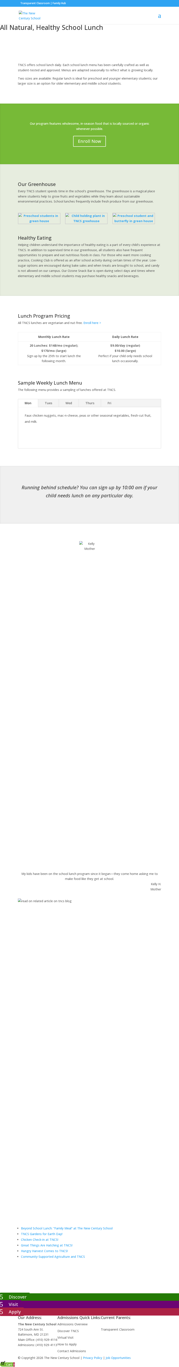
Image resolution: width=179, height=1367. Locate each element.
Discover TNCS (68, 1331)
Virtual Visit (65, 1337)
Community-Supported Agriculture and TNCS (53, 1257)
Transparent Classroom (35, 3)
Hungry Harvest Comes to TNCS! (44, 1251)
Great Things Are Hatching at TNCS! (46, 1245)
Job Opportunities (118, 1358)
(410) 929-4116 (46, 1340)
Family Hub (59, 3)
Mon (28, 403)
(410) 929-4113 (46, 1345)
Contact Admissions (71, 1351)
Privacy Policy (92, 1358)
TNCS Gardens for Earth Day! (41, 1234)
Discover (18, 1297)
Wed (68, 403)
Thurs (89, 403)
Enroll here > (92, 323)
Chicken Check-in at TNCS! (39, 1239)
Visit (13, 1304)
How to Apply (67, 1344)
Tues (48, 403)
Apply (15, 1312)
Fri (109, 403)
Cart (10, 1364)
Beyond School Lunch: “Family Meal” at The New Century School (67, 1228)
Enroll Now (89, 141)
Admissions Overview (72, 1324)
